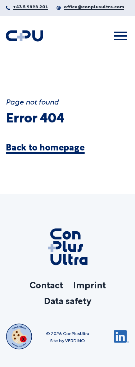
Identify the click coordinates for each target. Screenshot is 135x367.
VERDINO (75, 340)
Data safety (67, 300)
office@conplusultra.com (94, 6)
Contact (46, 284)
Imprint (89, 284)
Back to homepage (45, 147)
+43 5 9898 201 (30, 6)
